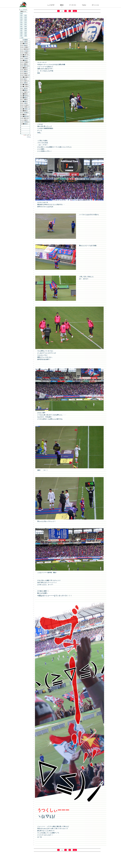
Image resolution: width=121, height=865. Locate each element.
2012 (25, 24)
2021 (21, 17)
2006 (25, 30)
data (75, 11)
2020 (25, 17)
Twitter (84, 5)
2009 (21, 28)
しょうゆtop (23, 9)
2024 (21, 13)
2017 (21, 20)
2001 (21, 35)
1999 (22, 37)
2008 (25, 28)
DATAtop (29, 137)
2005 (21, 32)
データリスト (72, 5)
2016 (25, 20)
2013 (21, 24)
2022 (25, 15)
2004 (25, 32)
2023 (21, 15)
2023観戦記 (25, 39)
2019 (21, 19)
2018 (25, 19)
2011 (21, 26)
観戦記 (62, 5)
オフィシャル (95, 5)
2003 (21, 34)
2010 (25, 26)
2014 (25, 22)
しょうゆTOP (50, 5)
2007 (21, 30)
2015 (21, 22)
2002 (25, 34)
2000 (25, 35)
